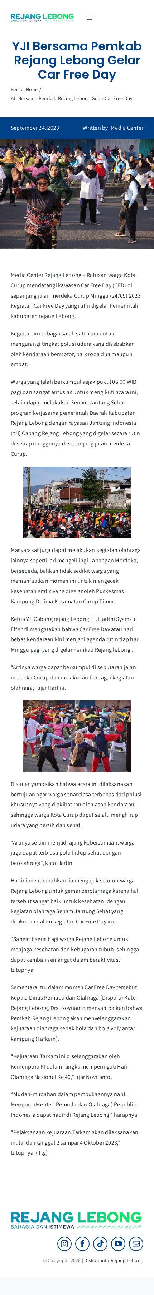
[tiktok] (100, 1244)
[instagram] (64, 1244)
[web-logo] (42, 16)
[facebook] (82, 1244)
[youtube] (118, 1244)
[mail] (136, 1244)
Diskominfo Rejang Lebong (113, 1260)
